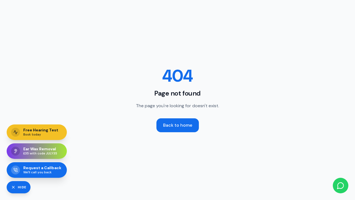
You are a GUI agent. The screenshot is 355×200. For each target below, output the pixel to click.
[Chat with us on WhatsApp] (340, 185)
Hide (22, 187)
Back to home (177, 125)
